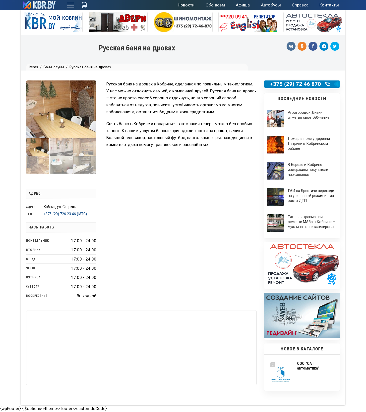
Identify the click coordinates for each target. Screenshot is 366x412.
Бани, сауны (54, 67)
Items (33, 67)
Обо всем (215, 4)
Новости (186, 4)
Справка (300, 4)
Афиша (243, 4)
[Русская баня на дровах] (37, 147)
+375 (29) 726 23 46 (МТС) (65, 214)
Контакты (329, 4)
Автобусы (271, 4)
